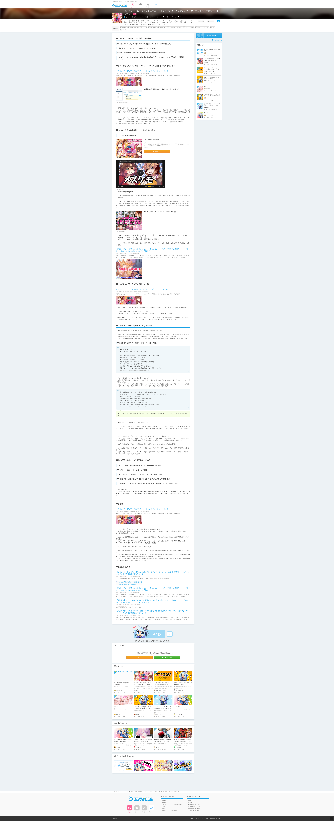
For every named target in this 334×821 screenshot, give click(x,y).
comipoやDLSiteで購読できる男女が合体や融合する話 (183, 740)
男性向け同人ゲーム (134, 27)
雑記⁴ (116, 707)
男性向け (124, 27)
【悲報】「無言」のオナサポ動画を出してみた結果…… (143, 740)
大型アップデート (189, 27)
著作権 (189, 800)
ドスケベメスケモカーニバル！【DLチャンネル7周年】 (143, 683)
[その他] (221, 21)
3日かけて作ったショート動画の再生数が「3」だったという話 (163, 741)
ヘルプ (163, 806)
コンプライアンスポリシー (194, 810)
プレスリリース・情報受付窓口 (169, 810)
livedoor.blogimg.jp (123, 102)
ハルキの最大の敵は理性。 (176, 27)
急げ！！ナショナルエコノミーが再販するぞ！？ (183, 683)
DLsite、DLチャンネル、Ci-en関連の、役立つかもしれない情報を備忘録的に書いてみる (212, 105)
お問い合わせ (165, 808)
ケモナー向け (153, 27)
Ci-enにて (177, 707)
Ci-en (213, 27)
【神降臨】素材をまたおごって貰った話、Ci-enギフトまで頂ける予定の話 (143, 708)
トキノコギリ (163, 27)
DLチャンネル (119, 5)
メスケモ (145, 27)
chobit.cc (121, 189)
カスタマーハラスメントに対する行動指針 (172, 804)
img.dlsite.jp (122, 231)
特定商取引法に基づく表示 (194, 804)
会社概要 (164, 800)
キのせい (124, 29)
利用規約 (164, 802)
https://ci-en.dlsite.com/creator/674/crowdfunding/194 (136, 370)
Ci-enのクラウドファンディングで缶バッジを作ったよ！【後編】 (163, 684)
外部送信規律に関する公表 (194, 808)
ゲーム (180, 16)
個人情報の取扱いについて (194, 806)
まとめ (124, 791)
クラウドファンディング (203, 27)
